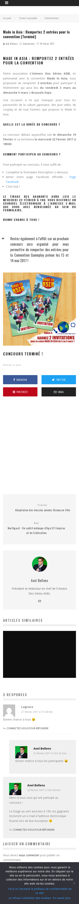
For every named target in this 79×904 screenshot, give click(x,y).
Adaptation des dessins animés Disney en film (42, 507)
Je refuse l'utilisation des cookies (30, 898)
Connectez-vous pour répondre (27, 728)
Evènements (29, 43)
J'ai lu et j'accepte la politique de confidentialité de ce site (39, 890)
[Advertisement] (39, 445)
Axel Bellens (11, 43)
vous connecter (29, 855)
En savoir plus (61, 898)
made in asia (13, 364)
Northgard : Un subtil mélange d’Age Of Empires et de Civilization (36, 528)
